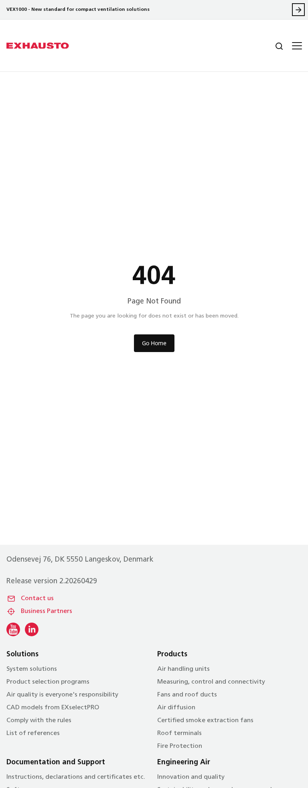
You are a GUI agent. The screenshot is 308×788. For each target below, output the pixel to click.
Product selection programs (47, 682)
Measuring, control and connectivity (211, 682)
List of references (33, 733)
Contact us (37, 598)
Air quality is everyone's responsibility (62, 695)
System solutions (31, 669)
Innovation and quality (191, 777)
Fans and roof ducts (187, 695)
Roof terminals (179, 733)
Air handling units (183, 669)
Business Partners (46, 611)
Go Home (154, 343)
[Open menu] (296, 46)
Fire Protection (179, 746)
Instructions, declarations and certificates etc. (75, 777)
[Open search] (272, 46)
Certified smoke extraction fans (205, 720)
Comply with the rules (38, 720)
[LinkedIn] (31, 629)
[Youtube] (13, 629)
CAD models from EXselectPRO (52, 708)
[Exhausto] (37, 46)
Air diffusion (176, 708)
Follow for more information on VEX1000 (298, 9)
